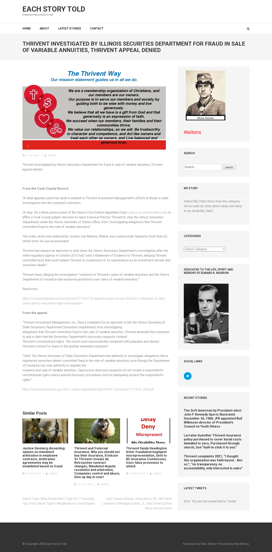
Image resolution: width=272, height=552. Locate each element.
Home (27, 28)
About (44, 28)
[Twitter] (188, 376)
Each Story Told (54, 9)
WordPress (241, 544)
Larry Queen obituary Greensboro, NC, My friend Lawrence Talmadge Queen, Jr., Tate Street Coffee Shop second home (137, 503)
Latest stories (69, 28)
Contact (97, 28)
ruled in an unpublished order (147, 212)
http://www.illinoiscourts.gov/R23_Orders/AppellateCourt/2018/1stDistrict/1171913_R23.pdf (88, 389)
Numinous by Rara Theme (200, 544)
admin (52, 155)
